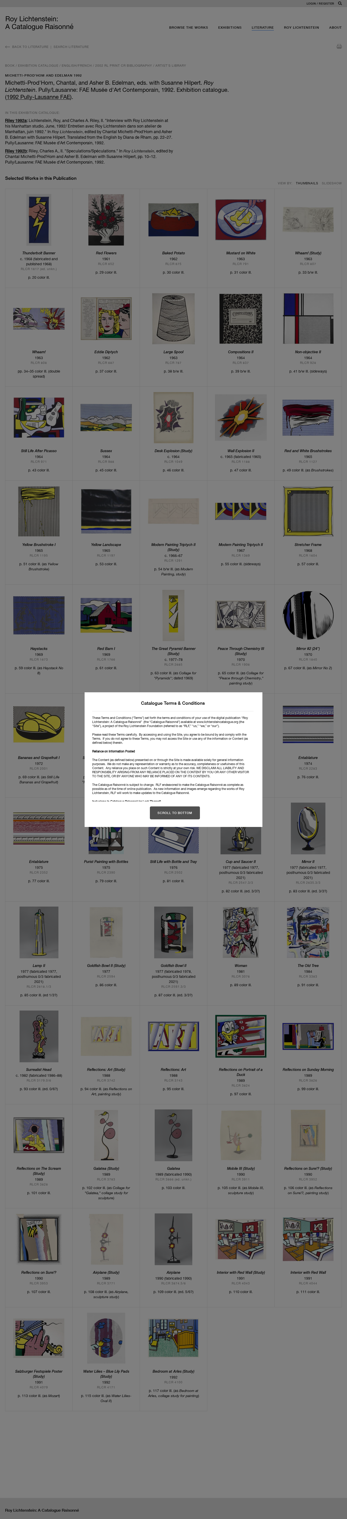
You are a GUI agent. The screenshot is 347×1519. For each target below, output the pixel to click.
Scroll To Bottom (174, 813)
